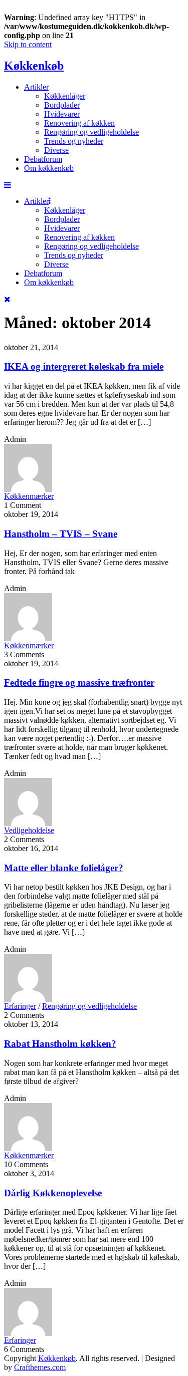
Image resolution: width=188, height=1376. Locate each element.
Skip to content (28, 44)
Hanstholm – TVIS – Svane (60, 533)
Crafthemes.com (40, 1367)
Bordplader (62, 105)
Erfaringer (20, 1006)
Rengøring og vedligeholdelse (91, 132)
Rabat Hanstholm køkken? (60, 1043)
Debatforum (43, 159)
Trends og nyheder (73, 141)
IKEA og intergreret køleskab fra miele (83, 366)
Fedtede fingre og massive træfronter (79, 682)
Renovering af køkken (79, 123)
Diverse (56, 150)
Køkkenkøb (34, 65)
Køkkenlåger (64, 96)
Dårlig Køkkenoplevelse (53, 1193)
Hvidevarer (62, 114)
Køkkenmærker (29, 496)
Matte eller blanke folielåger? (63, 868)
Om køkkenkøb (49, 168)
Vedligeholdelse (29, 830)
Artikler (36, 87)
